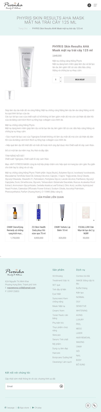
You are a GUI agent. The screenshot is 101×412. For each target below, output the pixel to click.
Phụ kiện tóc (58, 323)
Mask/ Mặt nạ (58, 306)
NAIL (78, 355)
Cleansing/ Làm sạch (62, 362)
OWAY (79, 346)
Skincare (56, 335)
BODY (78, 360)
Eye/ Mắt (56, 294)
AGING (79, 315)
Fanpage (10, 407)
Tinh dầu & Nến (59, 289)
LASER (79, 333)
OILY (78, 301)
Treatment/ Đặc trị (60, 280)
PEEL (78, 324)
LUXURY (80, 319)
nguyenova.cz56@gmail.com (21, 288)
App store (24, 407)
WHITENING (81, 310)
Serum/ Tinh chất (60, 339)
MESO (79, 328)
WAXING (80, 342)
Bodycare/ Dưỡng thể (62, 357)
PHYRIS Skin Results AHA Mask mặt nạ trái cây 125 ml (57, 28)
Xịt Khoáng (57, 276)
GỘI (78, 351)
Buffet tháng (81, 288)
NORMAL (80, 297)
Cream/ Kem (58, 310)
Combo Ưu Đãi (83, 276)
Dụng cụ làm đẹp (60, 348)
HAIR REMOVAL (83, 337)
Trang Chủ (22, 28)
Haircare (56, 353)
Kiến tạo (80, 292)
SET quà (56, 285)
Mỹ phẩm (56, 344)
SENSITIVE (81, 306)
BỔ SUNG (80, 364)
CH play (38, 407)
